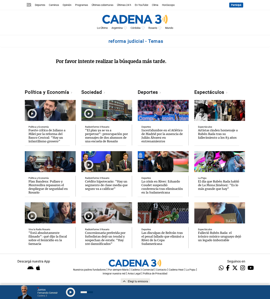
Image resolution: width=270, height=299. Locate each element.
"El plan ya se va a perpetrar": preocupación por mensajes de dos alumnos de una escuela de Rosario (106, 135)
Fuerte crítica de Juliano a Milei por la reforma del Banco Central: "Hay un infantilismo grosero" (46, 135)
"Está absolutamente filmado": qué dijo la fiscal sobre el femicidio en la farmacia (47, 238)
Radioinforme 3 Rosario (97, 126)
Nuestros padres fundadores (89, 269)
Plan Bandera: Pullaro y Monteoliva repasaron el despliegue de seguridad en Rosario (48, 187)
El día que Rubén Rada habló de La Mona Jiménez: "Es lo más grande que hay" (218, 185)
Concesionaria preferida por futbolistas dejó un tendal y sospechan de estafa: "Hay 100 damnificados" (105, 238)
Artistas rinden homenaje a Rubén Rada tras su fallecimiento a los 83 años (218, 133)
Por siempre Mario (118, 269)
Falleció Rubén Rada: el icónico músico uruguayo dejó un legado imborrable (219, 236)
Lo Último (102, 28)
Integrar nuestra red (114, 273)
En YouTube (141, 5)
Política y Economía (48, 92)
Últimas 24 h (124, 5)
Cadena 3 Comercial (142, 269)
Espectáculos (210, 92)
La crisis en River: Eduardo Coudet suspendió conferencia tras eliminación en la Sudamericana (162, 187)
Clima (155, 5)
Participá (236, 5)
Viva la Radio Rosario (39, 229)
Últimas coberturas (102, 5)
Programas (81, 5)
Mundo (169, 28)
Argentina (117, 28)
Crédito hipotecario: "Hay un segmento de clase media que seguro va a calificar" (106, 185)
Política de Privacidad (155, 273)
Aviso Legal (134, 273)
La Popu (202, 178)
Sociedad (92, 92)
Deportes (40, 5)
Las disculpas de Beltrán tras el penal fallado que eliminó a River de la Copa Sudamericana (162, 238)
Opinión (67, 5)
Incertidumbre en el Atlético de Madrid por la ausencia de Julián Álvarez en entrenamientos (162, 135)
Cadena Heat (176, 269)
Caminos (54, 5)
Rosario (152, 28)
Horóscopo (168, 5)
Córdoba (136, 28)
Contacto (161, 269)
